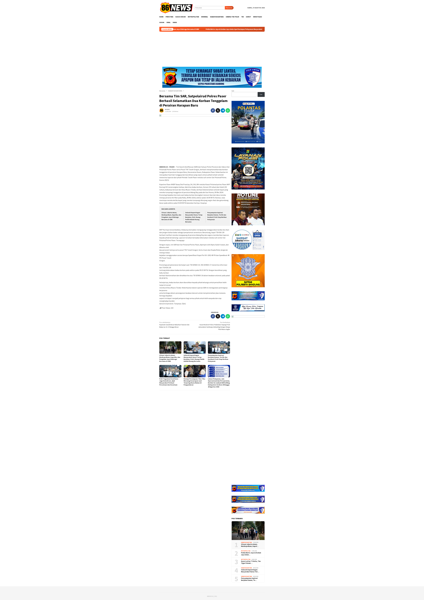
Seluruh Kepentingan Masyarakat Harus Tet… (250, 571)
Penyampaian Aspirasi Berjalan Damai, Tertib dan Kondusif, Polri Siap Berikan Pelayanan (218, 358)
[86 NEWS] (176, 8)
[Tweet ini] (218, 110)
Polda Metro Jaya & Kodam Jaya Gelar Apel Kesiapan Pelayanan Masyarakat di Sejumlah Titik (195, 29)
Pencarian (229, 8)
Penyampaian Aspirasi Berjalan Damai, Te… (249, 579)
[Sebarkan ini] (213, 110)
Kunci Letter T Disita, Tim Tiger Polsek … (251, 562)
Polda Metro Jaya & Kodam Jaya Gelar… (251, 554)
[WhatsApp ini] (228, 110)
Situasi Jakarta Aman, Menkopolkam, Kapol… (249, 545)
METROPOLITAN (245, 551)
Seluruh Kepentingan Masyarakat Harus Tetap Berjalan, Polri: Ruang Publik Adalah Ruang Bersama (193, 217)
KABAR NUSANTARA (246, 542)
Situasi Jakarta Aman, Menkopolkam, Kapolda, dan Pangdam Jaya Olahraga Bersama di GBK (169, 358)
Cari (233, 91)
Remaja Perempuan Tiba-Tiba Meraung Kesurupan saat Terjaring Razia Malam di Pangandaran (194, 382)
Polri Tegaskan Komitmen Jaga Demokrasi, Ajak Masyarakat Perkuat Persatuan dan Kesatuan (168, 382)
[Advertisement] (212, 48)
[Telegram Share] (223, 110)
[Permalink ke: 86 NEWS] (161, 110)
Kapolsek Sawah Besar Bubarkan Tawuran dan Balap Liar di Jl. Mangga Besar (174, 324)
